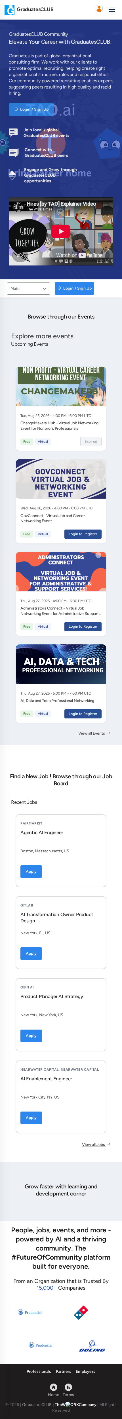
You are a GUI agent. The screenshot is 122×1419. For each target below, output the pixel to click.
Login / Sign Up (34, 109)
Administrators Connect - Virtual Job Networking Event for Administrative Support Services (59, 613)
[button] (99, 9)
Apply (31, 871)
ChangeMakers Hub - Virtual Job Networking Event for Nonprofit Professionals (59, 426)
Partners (63, 1371)
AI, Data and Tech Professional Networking (57, 700)
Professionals (39, 1371)
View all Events (92, 733)
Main (15, 288)
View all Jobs (94, 1144)
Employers (85, 1371)
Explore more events (42, 336)
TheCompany (75, 1404)
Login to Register (83, 534)
